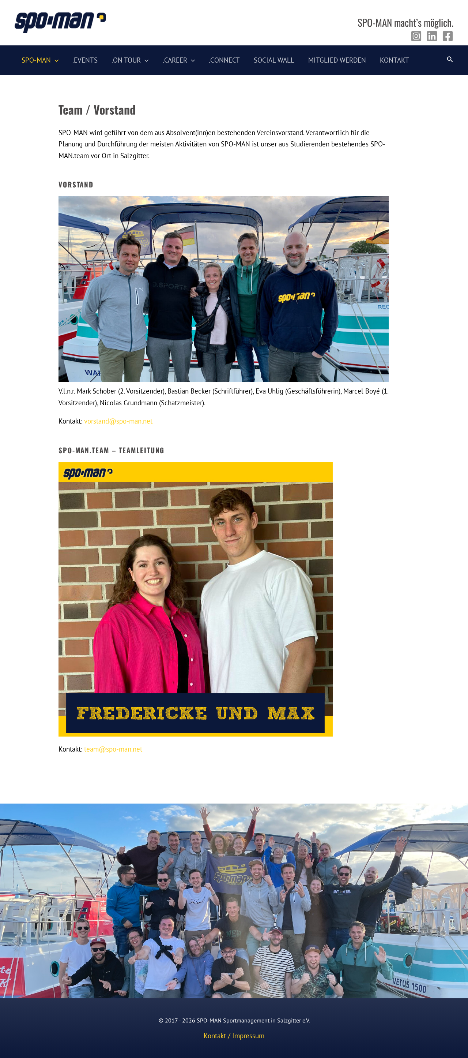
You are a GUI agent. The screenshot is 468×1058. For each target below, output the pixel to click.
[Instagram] (416, 36)
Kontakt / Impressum (234, 1035)
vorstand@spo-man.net (118, 421)
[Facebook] (447, 36)
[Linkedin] (432, 36)
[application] (54, 60)
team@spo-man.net (113, 749)
